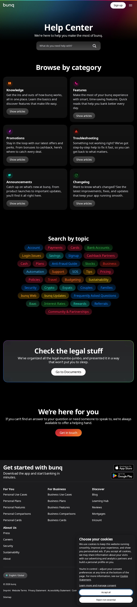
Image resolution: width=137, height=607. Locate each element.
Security (8, 546)
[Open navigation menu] (130, 5)
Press (6, 533)
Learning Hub (100, 501)
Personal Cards (12, 520)
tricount (97, 520)
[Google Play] (122, 475)
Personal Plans (12, 501)
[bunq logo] (8, 5)
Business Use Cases (60, 494)
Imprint (7, 590)
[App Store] (124, 467)
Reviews (97, 507)
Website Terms (19, 590)
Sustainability (11, 552)
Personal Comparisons (17, 514)
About (7, 558)
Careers (8, 539)
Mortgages (98, 514)
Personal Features (14, 507)
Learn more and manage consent (97, 585)
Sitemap (7, 597)
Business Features (59, 507)
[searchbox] (62, 45)
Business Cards (57, 520)
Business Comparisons (62, 514)
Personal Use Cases (15, 494)
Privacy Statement (37, 590)
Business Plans (57, 501)
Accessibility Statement (59, 590)
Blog (95, 494)
